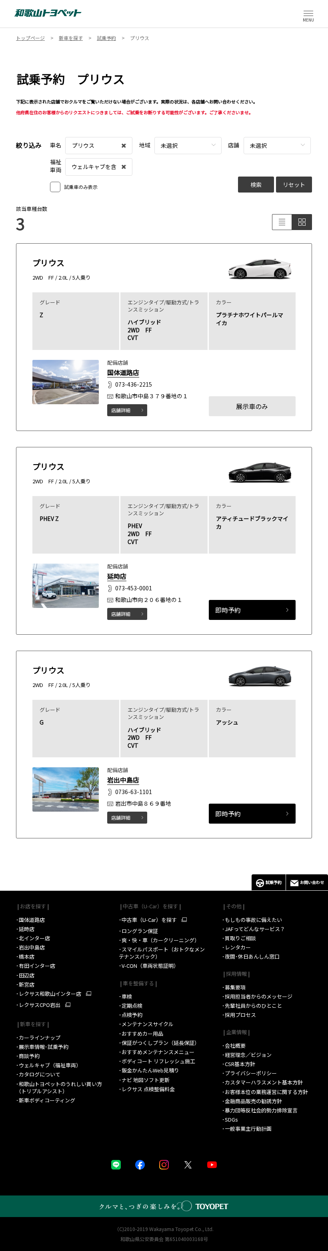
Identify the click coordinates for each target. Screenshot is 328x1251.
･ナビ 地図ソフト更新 (144, 1080)
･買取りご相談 (239, 938)
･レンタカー (236, 947)
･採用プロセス (239, 1015)
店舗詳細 (120, 410)
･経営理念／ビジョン (247, 1054)
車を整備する (138, 983)
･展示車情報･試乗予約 (42, 1046)
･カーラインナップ (38, 1037)
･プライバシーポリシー (249, 1073)
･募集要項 (234, 987)
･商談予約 (28, 1056)
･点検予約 (130, 1015)
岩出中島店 (123, 779)
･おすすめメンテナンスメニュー (156, 1052)
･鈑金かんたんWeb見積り (149, 1070)
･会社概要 (234, 1045)
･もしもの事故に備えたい (252, 919)
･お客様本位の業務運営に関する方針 (265, 1092)
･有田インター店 (35, 965)
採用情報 (236, 973)
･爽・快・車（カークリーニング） (159, 940)
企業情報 (236, 1032)
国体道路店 (123, 372)
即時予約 (228, 610)
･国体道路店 (30, 919)
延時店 (116, 576)
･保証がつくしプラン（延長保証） (159, 1042)
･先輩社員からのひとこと (252, 1005)
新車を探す (32, 1024)
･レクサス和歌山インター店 (48, 993)
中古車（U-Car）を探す (150, 906)
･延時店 (25, 929)
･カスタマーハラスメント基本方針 (262, 1082)
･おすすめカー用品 (141, 1033)
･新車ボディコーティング (45, 1100)
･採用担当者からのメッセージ (257, 996)
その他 (233, 906)
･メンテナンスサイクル (146, 1024)
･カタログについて (38, 1074)
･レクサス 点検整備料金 (147, 1089)
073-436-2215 (133, 384)
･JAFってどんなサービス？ (254, 929)
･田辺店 (25, 975)
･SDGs (230, 1119)
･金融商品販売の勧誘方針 (252, 1101)
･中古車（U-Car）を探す (148, 919)
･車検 (125, 996)
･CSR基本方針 (238, 1064)
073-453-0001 (133, 588)
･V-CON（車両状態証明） (149, 965)
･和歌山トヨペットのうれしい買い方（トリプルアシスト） (59, 1087)
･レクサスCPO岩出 (38, 1005)
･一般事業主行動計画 (247, 1128)
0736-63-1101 (133, 792)
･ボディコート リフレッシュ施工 (157, 1061)
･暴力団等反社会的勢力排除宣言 (260, 1110)
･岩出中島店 (30, 947)
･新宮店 (25, 984)
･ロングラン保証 (138, 931)
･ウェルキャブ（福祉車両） (48, 1065)
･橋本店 (25, 956)
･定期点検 (130, 1005)
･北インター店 (33, 938)
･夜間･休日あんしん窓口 (251, 956)
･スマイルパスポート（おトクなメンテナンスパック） (162, 952)
